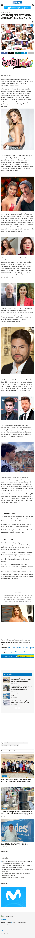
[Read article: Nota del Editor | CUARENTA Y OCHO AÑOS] (6, 696)
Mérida (14, 922)
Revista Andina (5, 925)
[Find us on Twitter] (4, 933)
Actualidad (7, 12)
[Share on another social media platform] (31, 53)
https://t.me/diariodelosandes (16, 652)
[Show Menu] (2, 5)
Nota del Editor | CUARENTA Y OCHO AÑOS (14, 844)
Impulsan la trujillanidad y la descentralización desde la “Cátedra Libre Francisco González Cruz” (21, 679)
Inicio (2, 12)
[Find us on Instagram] (7, 933)
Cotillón (17, 743)
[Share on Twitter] (11, 53)
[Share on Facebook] (4, 53)
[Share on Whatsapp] (18, 53)
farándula (4, 745)
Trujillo (4, 776)
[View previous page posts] (16, 708)
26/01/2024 (15, 22)
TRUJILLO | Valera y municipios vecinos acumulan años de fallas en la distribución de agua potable (21, 687)
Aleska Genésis (9, 743)
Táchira (9, 922)
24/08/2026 (14, 683)
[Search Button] (33, 5)
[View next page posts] (19, 708)
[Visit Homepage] (17, 2)
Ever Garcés (7, 22)
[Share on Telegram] (24, 53)
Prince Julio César (13, 745)
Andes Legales (22, 922)
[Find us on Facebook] (1, 933)
